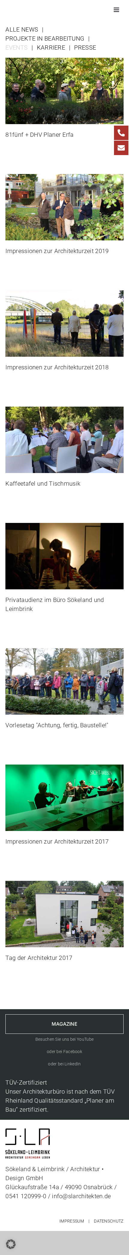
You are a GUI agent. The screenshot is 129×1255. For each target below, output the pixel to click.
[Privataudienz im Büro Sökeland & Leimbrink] (64, 527)
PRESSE (85, 47)
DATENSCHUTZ (108, 1221)
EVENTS (16, 47)
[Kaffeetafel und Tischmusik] (64, 411)
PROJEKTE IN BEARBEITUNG (44, 38)
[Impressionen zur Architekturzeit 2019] (64, 178)
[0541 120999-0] (121, 133)
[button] (11, 1244)
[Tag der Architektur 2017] (64, 885)
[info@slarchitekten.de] (121, 148)
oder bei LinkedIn (64, 1063)
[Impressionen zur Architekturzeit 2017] (64, 769)
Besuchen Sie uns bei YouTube (64, 1039)
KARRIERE (51, 47)
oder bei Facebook (64, 1051)
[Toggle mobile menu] (117, 10)
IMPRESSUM (71, 1221)
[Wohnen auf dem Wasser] (64, 294)
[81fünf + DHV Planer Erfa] (64, 62)
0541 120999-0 (25, 1196)
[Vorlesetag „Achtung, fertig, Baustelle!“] (64, 652)
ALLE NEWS (21, 29)
